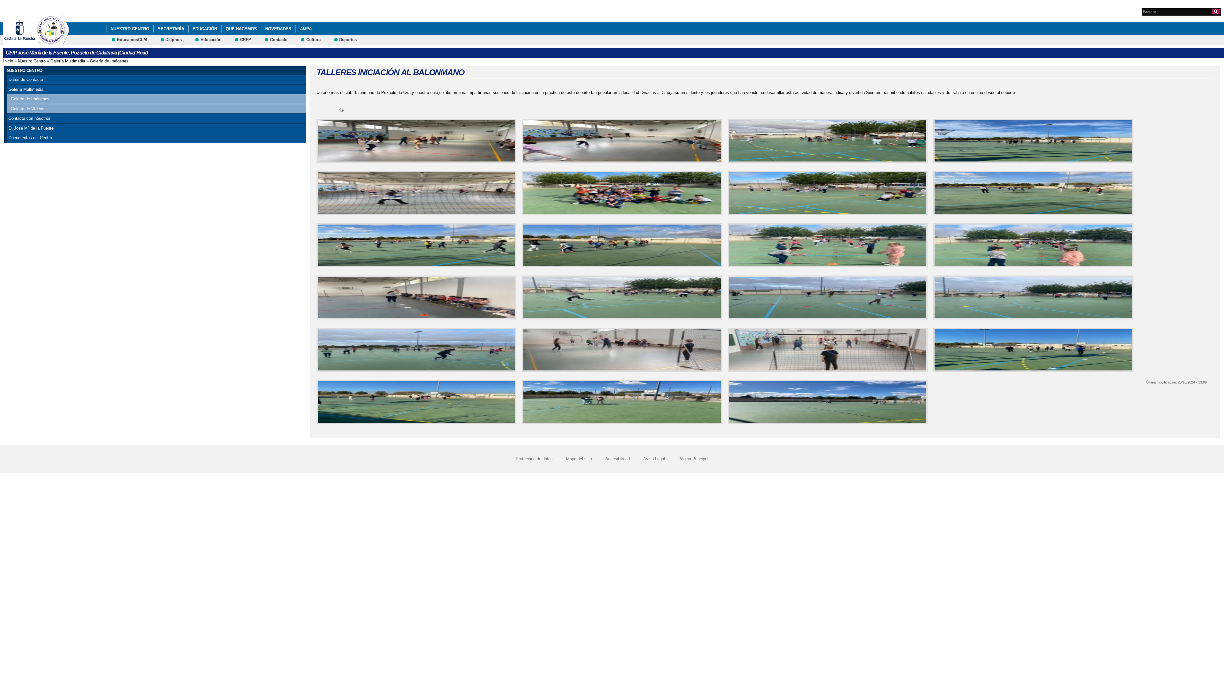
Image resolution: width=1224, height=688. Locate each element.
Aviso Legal (654, 458)
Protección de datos (534, 458)
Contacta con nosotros (29, 118)
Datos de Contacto (26, 79)
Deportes (348, 39)
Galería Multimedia (67, 61)
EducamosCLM (132, 39)
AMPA (306, 28)
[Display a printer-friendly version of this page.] (341, 109)
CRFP (245, 39)
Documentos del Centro (30, 137)
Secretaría (171, 28)
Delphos (173, 39)
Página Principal (693, 458)
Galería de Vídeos (27, 108)
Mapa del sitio (579, 458)
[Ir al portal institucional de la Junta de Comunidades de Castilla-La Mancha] (27, 42)
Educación (205, 28)
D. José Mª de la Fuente (31, 128)
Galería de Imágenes (109, 61)
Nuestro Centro (130, 28)
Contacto (279, 39)
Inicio (8, 61)
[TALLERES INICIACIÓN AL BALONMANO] (415, 141)
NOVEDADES (278, 28)
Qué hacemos (241, 28)
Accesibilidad (617, 458)
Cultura (313, 39)
